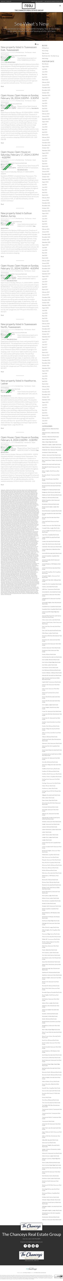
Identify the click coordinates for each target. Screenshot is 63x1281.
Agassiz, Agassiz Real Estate (19, 491)
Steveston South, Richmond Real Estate (23, 575)
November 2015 (46, 394)
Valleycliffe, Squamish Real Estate (7, 583)
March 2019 (45, 289)
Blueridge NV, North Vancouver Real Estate (16, 495)
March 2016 (45, 384)
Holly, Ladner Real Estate (10, 539)
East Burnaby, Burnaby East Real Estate (27, 519)
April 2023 (44, 163)
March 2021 (45, 226)
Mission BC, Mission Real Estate (20, 549)
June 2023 (44, 158)
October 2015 (45, 397)
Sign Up (9, 1)
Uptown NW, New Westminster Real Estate (31, 582)
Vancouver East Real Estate (19, 583)
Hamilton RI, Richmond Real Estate (50, 771)
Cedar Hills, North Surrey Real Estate (32, 504)
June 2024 (44, 127)
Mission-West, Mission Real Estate (50, 882)
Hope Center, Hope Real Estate (20, 539)
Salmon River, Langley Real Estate (32, 565)
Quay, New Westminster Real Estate (31, 560)
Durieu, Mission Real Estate (14, 519)
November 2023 (46, 145)
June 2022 (44, 187)
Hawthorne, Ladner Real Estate (12, 389)
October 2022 (45, 176)
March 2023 (45, 166)
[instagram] (37, 1246)
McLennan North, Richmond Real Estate (25, 547)
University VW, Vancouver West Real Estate (18, 581)
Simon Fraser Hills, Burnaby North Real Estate (12, 569)
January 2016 (45, 389)
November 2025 (46, 90)
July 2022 (44, 184)
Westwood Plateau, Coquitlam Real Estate (27, 590)
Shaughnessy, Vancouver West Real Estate (19, 568)
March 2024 (45, 134)
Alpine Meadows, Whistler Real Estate (23, 492)
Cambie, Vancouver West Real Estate (16, 502)
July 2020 (44, 247)
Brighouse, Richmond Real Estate (50, 497)
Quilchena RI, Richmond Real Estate (7, 562)
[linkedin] (30, 1246)
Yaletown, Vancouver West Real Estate (51, 1219)
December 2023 (46, 142)
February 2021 (45, 229)
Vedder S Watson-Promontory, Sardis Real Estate (13, 584)
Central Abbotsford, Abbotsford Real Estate (24, 506)
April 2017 (44, 349)
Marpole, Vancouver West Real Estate (51, 860)
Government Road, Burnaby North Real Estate (12, 532)
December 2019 (46, 266)
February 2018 (45, 323)
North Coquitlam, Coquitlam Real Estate (16, 554)
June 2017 (44, 344)
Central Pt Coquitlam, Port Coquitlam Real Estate (14, 509)
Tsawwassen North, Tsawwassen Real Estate (16, 163)
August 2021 (45, 213)
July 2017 (44, 342)
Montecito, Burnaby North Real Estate (11, 550)
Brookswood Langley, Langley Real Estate (11, 500)
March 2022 (45, 195)
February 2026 (45, 82)
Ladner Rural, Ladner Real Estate (32, 543)
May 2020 (44, 252)
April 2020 (44, 255)
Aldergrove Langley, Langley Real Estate (8, 492)
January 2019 (45, 294)
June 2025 (44, 103)
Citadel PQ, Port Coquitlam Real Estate (28, 510)
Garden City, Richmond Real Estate (11, 529)
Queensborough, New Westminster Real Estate (26, 561)
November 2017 (46, 331)
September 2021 (46, 210)
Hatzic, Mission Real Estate (30, 536)
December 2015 (46, 391)
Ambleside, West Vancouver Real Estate (52, 449)
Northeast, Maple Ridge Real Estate (28, 555)
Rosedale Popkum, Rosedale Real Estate (24, 564)
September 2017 (46, 336)
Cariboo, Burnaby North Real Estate (17, 504)
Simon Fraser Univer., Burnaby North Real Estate (30, 569)
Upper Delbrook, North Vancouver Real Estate (14, 582)
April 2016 (44, 381)
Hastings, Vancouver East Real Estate (18, 536)
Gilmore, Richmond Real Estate (19, 530)
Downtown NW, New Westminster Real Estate (14, 517)
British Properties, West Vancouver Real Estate (18, 499)
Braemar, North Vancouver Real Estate (51, 483)
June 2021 (44, 218)
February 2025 (45, 113)
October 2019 (45, 271)
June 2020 (44, 250)
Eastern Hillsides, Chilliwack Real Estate (52, 672)
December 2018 (46, 297)
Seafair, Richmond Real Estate (26, 567)
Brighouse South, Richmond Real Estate (27, 498)
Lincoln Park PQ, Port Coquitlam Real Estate (29, 544)
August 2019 (45, 276)
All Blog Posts (45, 48)
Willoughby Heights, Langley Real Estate (52, 1210)
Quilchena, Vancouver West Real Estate (21, 562)
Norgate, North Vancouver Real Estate (51, 906)
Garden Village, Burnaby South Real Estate (26, 529)
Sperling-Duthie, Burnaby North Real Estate (27, 574)
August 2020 (45, 245)
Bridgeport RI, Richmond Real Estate (51, 489)
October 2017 (45, 334)
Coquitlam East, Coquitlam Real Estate (19, 513)
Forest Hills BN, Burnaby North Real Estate (13, 526)
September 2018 (46, 305)
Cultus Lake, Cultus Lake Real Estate (12, 515)
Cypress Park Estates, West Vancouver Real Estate (28, 515)
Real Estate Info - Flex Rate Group (50, 56)
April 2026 (44, 77)
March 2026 (45, 79)
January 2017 (45, 357)
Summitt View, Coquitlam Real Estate (10, 577)
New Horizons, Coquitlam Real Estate (12, 552)
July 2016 (44, 373)
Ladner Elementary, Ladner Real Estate (11, 543)
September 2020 (46, 242)
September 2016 (46, 368)
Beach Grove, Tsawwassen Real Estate (51, 457)
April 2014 (44, 423)
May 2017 (44, 347)
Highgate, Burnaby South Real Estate (51, 795)
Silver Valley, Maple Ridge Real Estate (51, 1029)
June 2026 (44, 71)
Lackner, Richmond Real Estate (49, 827)
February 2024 (45, 137)
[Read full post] (8, 58)
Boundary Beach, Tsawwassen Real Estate (11, 496)
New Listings (45, 50)
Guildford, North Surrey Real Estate (20, 534)
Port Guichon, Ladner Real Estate (25, 559)
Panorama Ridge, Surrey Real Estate (12, 557)
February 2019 (45, 292)
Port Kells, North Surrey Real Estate (51, 955)
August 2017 (45, 339)
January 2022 (45, 200)
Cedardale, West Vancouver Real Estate (8, 506)
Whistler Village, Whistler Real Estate (18, 591)
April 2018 (44, 318)
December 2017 (46, 329)
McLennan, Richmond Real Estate (50, 867)
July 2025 (44, 100)
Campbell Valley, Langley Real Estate (30, 502)
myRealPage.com (31, 1269)
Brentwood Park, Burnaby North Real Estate (20, 497)
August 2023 (45, 153)
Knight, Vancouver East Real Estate (21, 542)
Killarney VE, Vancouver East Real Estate (8, 541)
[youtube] (33, 1246)
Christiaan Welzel (27, 1272)
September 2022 (46, 179)
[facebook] (26, 1246)
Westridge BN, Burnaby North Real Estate (11, 590)
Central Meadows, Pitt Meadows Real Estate (17, 508)
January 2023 (45, 171)
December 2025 (46, 87)
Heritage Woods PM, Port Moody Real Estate (21, 538)
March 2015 (45, 415)
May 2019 (44, 284)
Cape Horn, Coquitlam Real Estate (25, 503)
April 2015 (44, 412)
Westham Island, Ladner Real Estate (51, 1178)
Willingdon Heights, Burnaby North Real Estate (16, 592)
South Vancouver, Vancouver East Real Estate (28, 573)
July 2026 (44, 69)
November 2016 (46, 363)
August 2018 (45, 308)
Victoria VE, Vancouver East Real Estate (29, 584)
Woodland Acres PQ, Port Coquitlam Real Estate (12, 593)
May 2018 (44, 315)
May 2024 (44, 129)
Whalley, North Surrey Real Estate (50, 1197)
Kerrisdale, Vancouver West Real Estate (29, 540)
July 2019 (44, 279)
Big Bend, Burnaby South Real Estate (51, 464)
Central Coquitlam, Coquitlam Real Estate (18, 507)
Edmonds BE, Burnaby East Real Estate (12, 523)
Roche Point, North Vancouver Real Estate (9, 564)
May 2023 (44, 161)
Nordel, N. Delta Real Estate (25, 552)
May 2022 (44, 189)
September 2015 (46, 399)
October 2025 (45, 92)
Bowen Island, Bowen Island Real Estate (26, 496)
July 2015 (44, 405)
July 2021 (44, 216)
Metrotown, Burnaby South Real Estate (28, 548)
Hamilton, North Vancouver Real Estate (11, 535)
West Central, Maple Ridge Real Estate (16, 587)
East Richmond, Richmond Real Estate (20, 522)
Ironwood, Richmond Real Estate (15, 540)
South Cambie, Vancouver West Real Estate (22, 571)
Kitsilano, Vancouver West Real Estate (8, 542)
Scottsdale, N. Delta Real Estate (15, 567)
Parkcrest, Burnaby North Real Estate (26, 557)
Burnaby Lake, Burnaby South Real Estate (22, 501)
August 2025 (45, 98)
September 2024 (46, 119)
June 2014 (44, 420)
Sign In (3, 1)
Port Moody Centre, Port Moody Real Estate (16, 560)
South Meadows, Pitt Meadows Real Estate (19, 572)
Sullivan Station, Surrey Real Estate (13, 103)
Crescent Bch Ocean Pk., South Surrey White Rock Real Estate (51, 616)
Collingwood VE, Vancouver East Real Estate (23, 512)
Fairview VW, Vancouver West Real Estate (26, 524)
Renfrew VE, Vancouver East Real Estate (18, 563)
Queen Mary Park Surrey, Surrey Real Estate (9, 561)
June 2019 (44, 281)
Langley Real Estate (17, 544)
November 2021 (46, 205)
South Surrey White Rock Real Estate (12, 573)
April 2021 (44, 224)
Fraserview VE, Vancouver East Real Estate (18, 528)
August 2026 (45, 66)
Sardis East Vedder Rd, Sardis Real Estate (24, 566)
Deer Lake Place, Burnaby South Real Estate (9, 516)
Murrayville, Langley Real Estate (24, 551)
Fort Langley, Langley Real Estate (28, 526)
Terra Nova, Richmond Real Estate (25, 578)
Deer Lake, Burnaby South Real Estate (24, 516)
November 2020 (46, 237)
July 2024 (44, 124)
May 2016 (44, 378)
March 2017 (45, 352)
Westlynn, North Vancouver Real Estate (15, 589)
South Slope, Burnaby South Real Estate (52, 1055)
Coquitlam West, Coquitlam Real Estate (52, 609)
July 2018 (44, 310)
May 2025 (44, 106)
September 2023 (46, 150)
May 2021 (44, 221)
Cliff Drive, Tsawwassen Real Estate (16, 511)
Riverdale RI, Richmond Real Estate (32, 563)
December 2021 (46, 203)
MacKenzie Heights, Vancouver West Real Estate (27, 545)
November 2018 (46, 300)
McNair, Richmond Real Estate (15, 548)
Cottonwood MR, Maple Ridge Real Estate (11, 514)
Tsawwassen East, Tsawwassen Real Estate (15, 55)
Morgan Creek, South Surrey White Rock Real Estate (28, 550)
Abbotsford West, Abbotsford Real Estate (29, 490)
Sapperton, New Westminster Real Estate (8, 566)
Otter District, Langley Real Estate (19, 556)
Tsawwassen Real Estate (5, 581)
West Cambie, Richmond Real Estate (51, 1162)
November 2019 (46, 268)
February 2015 (45, 418)
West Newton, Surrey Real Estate (26, 588)
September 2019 (46, 273)
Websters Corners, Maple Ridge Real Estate (22, 585)
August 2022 (45, 182)
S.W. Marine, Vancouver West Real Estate (18, 565)
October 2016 (45, 365)
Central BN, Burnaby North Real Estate (52, 553)
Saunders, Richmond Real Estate (50, 1013)
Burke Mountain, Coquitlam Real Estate (26, 500)
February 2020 (45, 260)
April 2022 (44, 192)
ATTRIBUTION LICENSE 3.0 (40, 1272)
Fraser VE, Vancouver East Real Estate (21, 527)
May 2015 (44, 410)
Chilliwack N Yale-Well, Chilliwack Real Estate (12, 510)
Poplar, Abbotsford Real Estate (13, 559)
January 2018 (45, 326)
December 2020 (46, 234)
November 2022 (46, 174)
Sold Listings (45, 58)
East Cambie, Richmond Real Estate (50, 659)
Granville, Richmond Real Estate (27, 533)
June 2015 (44, 407)
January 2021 (45, 231)
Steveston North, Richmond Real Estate (8, 575)
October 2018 (45, 302)
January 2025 (45, 116)
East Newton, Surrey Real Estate (7, 522)
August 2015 (45, 402)
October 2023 (45, 148)
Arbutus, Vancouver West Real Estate (28, 493)
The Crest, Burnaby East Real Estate (51, 1102)
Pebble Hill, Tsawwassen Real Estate (51, 939)
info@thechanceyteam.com (35, 1242)
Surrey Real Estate (14, 578)
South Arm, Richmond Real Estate (7, 571)
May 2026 (44, 74)
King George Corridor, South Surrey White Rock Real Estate (27, 541)
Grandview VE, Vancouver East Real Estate (13, 533)
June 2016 (44, 376)
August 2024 (45, 121)
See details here (10, 62)
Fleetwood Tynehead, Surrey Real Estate (19, 525)
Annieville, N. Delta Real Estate (15, 493)
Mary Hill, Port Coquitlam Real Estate (10, 547)
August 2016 (45, 370)
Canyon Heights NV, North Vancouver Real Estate (10, 503)
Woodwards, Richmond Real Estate (28, 593)
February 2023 (45, 169)
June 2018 (44, 313)
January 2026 (45, 85)
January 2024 (45, 140)
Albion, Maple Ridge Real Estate (31, 491)
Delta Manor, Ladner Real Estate (50, 633)
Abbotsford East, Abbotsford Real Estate (13, 490)
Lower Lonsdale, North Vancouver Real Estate (9, 545)
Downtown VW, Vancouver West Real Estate (9, 518)
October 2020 (45, 239)
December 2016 (46, 360)
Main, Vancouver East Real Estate (20, 546)
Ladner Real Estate (21, 543)
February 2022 (45, 197)
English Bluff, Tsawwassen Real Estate (11, 524)
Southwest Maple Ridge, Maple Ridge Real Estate (10, 574)
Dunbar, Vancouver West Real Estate (24, 518)
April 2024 (44, 132)
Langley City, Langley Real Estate (7, 544)
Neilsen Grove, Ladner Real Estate (50, 898)
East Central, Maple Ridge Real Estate (19, 520)
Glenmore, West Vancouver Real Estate (18, 531)
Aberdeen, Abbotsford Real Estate (7, 491)
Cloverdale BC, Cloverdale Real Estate (30, 511)
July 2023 (44, 155)
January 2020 (45, 263)
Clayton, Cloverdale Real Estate (50, 586)
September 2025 (46, 95)
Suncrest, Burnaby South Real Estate (24, 577)
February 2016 (45, 386)
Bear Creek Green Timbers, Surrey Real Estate (21, 494)
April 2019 (44, 287)
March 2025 (45, 111)
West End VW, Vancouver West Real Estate (12, 588)
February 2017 (45, 355)
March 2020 (45, 258)
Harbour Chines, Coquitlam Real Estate (25, 535)
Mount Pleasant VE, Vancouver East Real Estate (9, 551)
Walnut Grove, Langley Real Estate (7, 585)
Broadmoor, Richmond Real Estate (50, 504)
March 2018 (45, 321)
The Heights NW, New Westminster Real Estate (16, 579)
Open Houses (45, 53)
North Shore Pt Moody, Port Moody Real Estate (12, 555)
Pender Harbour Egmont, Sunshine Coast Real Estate (20, 558)
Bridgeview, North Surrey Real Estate (12, 498)
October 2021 (45, 208)
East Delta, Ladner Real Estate (32, 520)
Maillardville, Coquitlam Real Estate (7, 546)
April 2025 (44, 108)
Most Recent (45, 64)
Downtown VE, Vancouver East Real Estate (31, 517)
